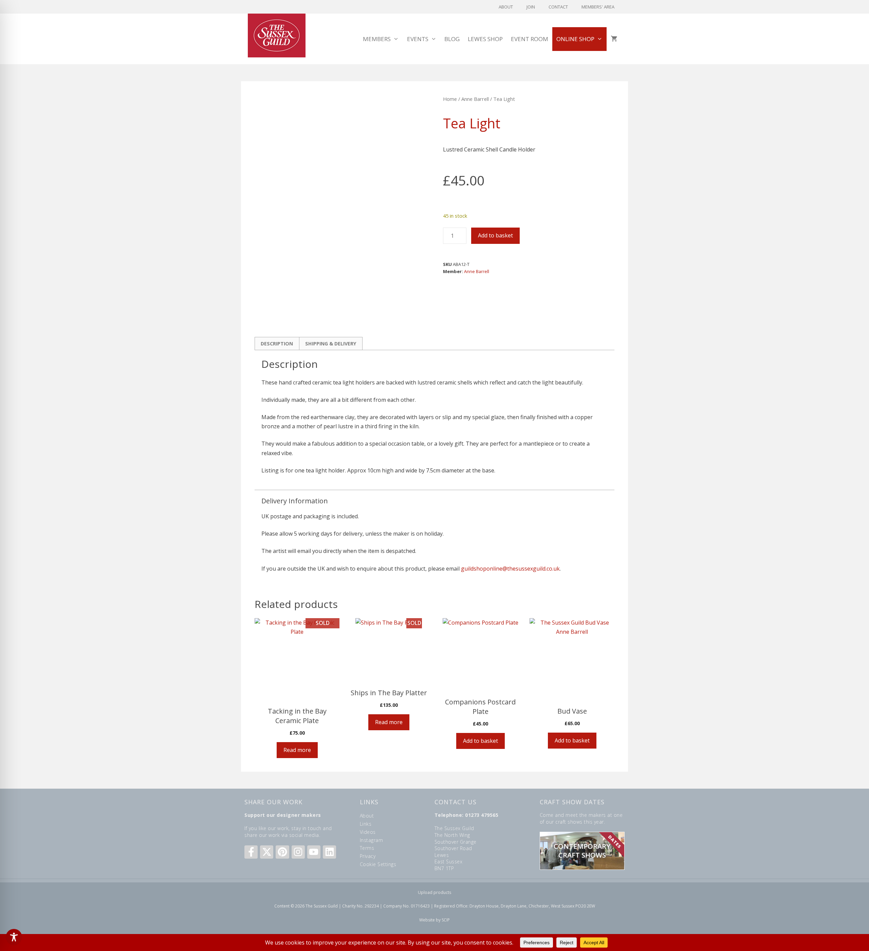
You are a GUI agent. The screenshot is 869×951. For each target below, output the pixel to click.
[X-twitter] (266, 852)
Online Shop (575, 39)
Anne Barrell (475, 98)
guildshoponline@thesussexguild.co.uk (510, 568)
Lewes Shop (485, 39)
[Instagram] (298, 852)
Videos (368, 832)
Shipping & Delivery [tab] (330, 343)
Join (530, 7)
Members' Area (597, 7)
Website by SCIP (434, 920)
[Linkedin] (329, 852)
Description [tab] (277, 343)
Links (366, 824)
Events (417, 39)
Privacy (368, 856)
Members (377, 39)
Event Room (529, 39)
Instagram (371, 840)
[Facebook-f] (251, 852)
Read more (297, 750)
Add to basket (495, 235)
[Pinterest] (282, 852)
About (506, 7)
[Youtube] (313, 852)
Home (450, 98)
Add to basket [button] (480, 740)
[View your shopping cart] (614, 39)
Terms (367, 848)
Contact (558, 7)
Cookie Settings (378, 864)
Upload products (434, 892)
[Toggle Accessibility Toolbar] (14, 937)
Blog (452, 39)
